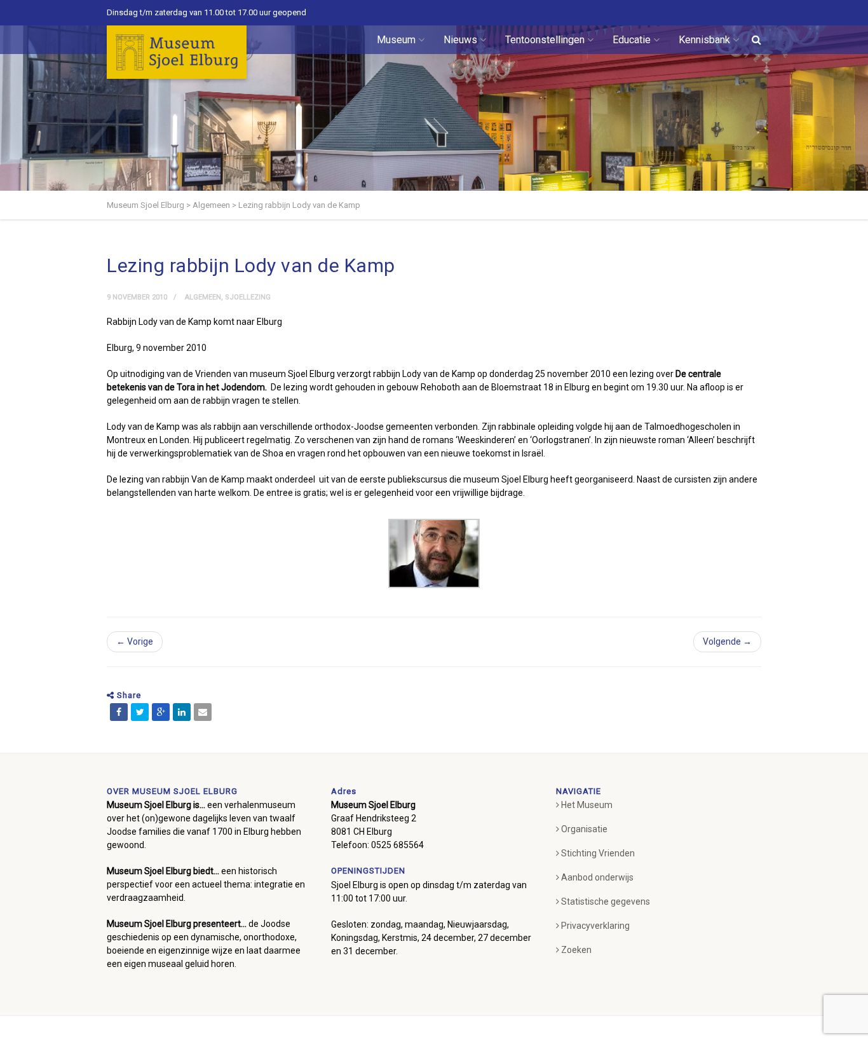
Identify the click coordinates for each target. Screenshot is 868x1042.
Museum (396, 40)
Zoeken (576, 950)
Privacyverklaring (595, 926)
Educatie (632, 40)
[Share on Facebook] (119, 712)
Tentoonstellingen (545, 40)
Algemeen (203, 297)
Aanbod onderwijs (597, 877)
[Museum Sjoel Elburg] (176, 52)
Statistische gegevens (605, 901)
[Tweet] (140, 712)
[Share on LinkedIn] (182, 712)
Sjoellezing (248, 297)
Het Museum (587, 805)
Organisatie (584, 829)
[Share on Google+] (161, 712)
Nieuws (460, 40)
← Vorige (134, 641)
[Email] (203, 712)
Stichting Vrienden (598, 853)
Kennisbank (704, 40)
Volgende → (727, 641)
